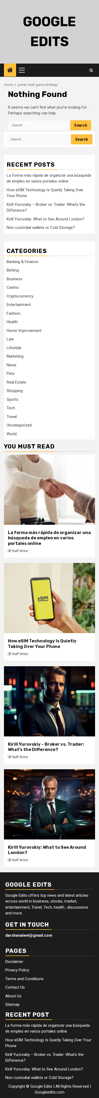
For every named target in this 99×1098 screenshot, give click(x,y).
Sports (12, 399)
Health (12, 321)
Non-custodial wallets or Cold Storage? (41, 227)
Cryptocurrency (20, 296)
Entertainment (19, 304)
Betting (13, 270)
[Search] (91, 70)
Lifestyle (14, 347)
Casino (13, 287)
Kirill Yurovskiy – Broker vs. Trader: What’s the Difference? (46, 747)
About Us (13, 996)
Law (10, 339)
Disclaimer (14, 961)
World (12, 434)
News (11, 365)
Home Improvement (24, 330)
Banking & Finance (22, 261)
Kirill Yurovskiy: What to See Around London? (45, 219)
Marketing (15, 356)
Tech (11, 408)
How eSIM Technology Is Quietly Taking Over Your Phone (42, 643)
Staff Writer (20, 551)
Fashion (13, 313)
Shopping (15, 390)
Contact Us (15, 987)
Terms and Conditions (24, 978)
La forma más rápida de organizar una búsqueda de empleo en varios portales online (49, 538)
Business (14, 279)
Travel (12, 416)
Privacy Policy (17, 970)
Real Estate (16, 382)
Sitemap (12, 1004)
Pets (11, 373)
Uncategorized (19, 425)
